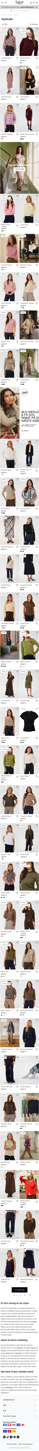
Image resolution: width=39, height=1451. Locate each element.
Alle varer (9, 15)
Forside (3, 15)
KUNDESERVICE (9, 1400)
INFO (5, 1405)
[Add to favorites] (17, 28)
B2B (4, 1411)
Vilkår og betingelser (25, 1444)
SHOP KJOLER (19, 169)
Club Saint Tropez (9, 1416)
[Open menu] (2, 3)
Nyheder (16, 15)
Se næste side (19, 1290)
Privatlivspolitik (11, 1444)
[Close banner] (36, 7)
